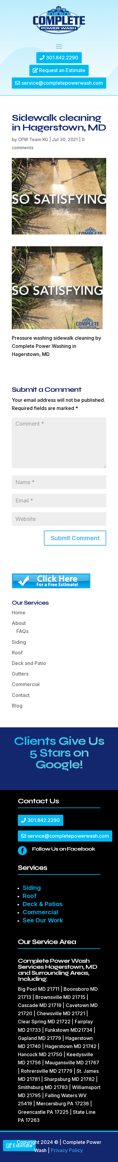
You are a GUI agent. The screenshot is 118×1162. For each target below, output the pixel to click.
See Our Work (43, 920)
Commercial (26, 684)
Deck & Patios (43, 904)
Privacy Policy (67, 1150)
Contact (21, 695)
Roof (17, 653)
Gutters (20, 674)
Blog (17, 706)
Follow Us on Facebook (63, 849)
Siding (19, 642)
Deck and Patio (29, 663)
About (19, 623)
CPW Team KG (33, 139)
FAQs (22, 631)
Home (18, 612)
